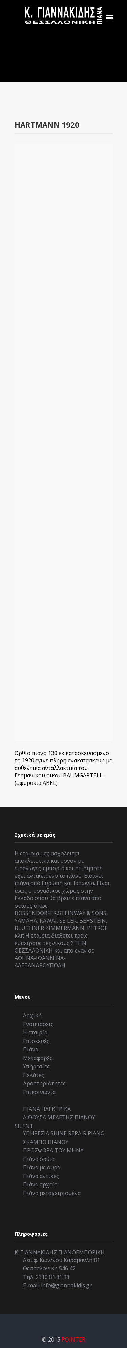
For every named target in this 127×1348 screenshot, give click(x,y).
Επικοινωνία (39, 1092)
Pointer (73, 1339)
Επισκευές (36, 1041)
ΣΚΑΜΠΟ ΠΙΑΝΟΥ (45, 1142)
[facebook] (47, 1322)
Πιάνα (30, 1049)
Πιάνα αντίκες (41, 1176)
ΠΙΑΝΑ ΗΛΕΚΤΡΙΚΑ (47, 1109)
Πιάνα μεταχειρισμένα (52, 1193)
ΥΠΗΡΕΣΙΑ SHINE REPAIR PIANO (64, 1133)
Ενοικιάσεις (38, 1024)
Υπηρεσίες (36, 1066)
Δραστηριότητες (44, 1083)
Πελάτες (33, 1075)
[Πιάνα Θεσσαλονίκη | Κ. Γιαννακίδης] (64, 15)
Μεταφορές (37, 1058)
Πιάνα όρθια (39, 1159)
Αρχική (32, 1015)
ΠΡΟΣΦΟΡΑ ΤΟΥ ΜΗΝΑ (53, 1150)
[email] (83, 1322)
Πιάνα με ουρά (41, 1167)
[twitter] (65, 1322)
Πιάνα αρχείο (40, 1184)
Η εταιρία (35, 1032)
